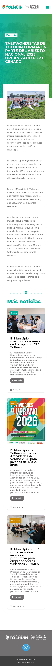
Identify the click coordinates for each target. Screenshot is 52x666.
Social (13, 403)
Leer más (17, 380)
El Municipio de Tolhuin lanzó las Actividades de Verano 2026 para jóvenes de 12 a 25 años (25, 454)
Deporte (11, 35)
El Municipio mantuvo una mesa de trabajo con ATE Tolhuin (25, 350)
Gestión (14, 313)
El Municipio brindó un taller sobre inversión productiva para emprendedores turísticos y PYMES (25, 562)
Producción (15, 520)
